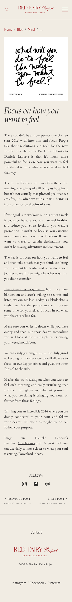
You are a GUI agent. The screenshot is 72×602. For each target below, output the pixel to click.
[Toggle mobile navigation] (65, 9)
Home (8, 30)
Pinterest (53, 583)
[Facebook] (36, 483)
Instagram (19, 583)
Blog (20, 30)
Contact (36, 533)
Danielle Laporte (16, 156)
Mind (31, 30)
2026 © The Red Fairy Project (36, 564)
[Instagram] (24, 483)
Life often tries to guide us (24, 289)
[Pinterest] (47, 483)
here (39, 453)
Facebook (37, 583)
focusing (31, 379)
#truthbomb (26, 443)
